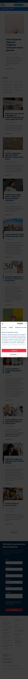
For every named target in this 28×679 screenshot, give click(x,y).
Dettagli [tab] (11, 327)
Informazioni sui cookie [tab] (20, 327)
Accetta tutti (14, 350)
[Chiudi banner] (25, 323)
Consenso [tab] (4, 327)
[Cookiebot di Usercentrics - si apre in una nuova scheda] (17, 324)
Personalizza (13, 354)
